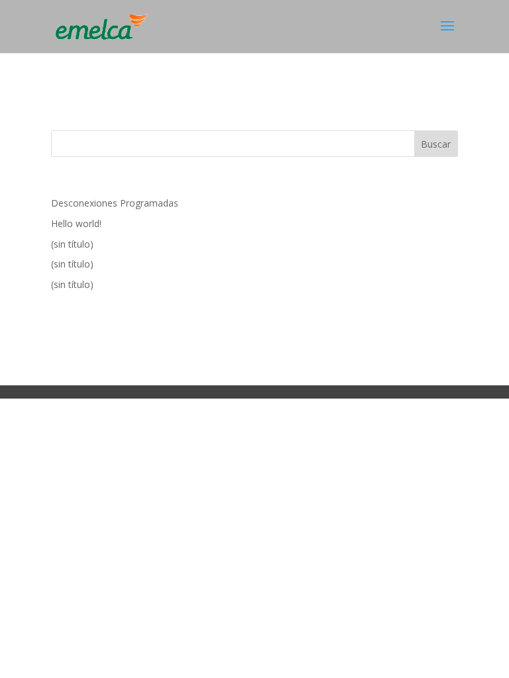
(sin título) (72, 244)
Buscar (436, 144)
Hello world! (76, 223)
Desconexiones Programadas (114, 203)
